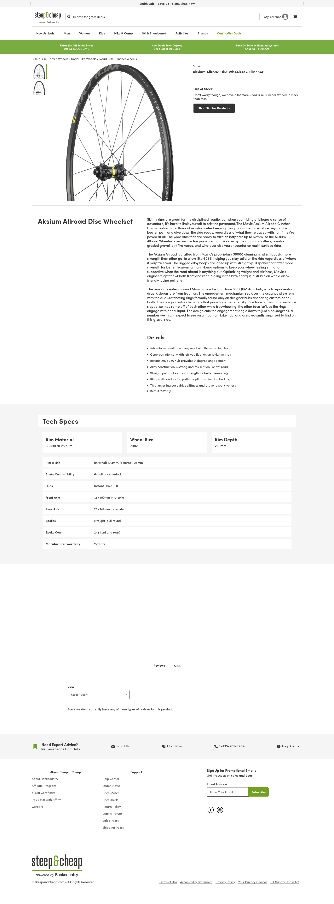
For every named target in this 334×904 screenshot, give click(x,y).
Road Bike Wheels (83, 59)
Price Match (110, 793)
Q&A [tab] (177, 665)
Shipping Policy (113, 827)
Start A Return (112, 814)
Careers (37, 807)
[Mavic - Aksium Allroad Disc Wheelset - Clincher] (39, 71)
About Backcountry (45, 779)
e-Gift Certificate (43, 793)
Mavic (197, 66)
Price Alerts (110, 800)
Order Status (111, 786)
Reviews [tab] (159, 665)
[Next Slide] (303, 3)
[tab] (60, 421)
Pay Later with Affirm (46, 800)
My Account (272, 17)
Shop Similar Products (214, 108)
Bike (35, 59)
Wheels (63, 59)
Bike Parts (48, 59)
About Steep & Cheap (65, 772)
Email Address (217, 784)
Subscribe (258, 792)
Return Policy (111, 807)
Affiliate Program (44, 786)
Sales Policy (110, 821)
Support (136, 772)
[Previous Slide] (30, 3)
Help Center (110, 779)
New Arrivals (45, 33)
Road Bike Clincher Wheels (118, 59)
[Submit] (68, 16)
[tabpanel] (167, 490)
